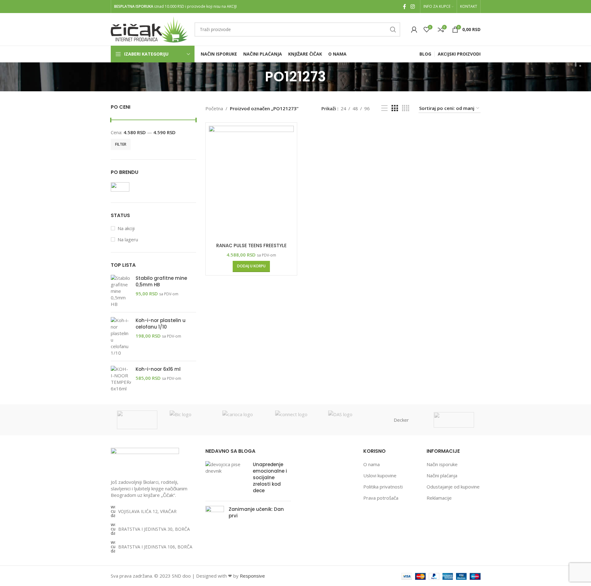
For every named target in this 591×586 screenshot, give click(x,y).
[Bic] (189, 419)
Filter (120, 144)
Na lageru (128, 239)
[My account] (414, 29)
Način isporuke (442, 464)
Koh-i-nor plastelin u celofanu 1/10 (161, 323)
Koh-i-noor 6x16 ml (158, 369)
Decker (401, 420)
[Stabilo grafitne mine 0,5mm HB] (121, 291)
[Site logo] (149, 29)
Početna (214, 108)
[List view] (384, 108)
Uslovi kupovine (379, 475)
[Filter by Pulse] (131, 187)
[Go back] (257, 76)
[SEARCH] (393, 29)
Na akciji (126, 228)
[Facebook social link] (404, 6)
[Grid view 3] (395, 108)
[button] (251, 266)
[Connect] (295, 419)
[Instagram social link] (412, 6)
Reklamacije (439, 498)
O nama (371, 464)
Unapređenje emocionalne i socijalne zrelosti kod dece (270, 477)
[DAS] (348, 419)
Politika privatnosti (383, 487)
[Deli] (454, 419)
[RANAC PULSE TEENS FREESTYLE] (251, 182)
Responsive (252, 576)
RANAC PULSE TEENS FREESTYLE (251, 245)
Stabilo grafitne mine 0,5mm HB (161, 281)
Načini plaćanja (442, 475)
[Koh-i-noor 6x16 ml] (121, 379)
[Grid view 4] (405, 108)
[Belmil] (137, 419)
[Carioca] (242, 419)
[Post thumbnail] (226, 478)
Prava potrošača (380, 498)
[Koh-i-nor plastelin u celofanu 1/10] (121, 336)
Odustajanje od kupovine (453, 487)
